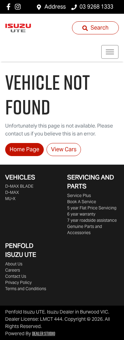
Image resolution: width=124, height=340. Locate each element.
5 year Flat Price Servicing (91, 207)
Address (55, 6)
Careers (12, 270)
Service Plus (79, 195)
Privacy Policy (18, 282)
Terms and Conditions (25, 288)
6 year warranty (81, 214)
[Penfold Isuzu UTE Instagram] (19, 6)
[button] (109, 52)
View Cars (63, 149)
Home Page (24, 149)
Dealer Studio (43, 333)
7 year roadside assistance (92, 220)
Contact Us (15, 276)
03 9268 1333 (96, 6)
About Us (13, 263)
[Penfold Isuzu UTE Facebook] (9, 6)
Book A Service (81, 201)
